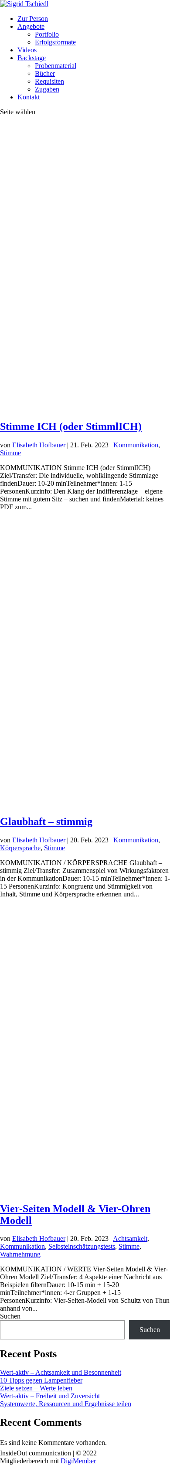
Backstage (31, 57)
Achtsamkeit (130, 1238)
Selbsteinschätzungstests (81, 1246)
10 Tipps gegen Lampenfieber (41, 1380)
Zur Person (32, 18)
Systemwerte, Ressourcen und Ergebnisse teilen (65, 1403)
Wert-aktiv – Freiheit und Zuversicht (50, 1396)
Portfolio (47, 34)
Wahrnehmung (20, 1254)
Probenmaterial (55, 65)
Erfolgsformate (55, 42)
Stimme (10, 453)
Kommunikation (135, 445)
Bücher (45, 73)
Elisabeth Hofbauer (38, 445)
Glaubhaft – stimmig (46, 821)
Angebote (30, 26)
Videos (27, 50)
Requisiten (49, 81)
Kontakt (28, 97)
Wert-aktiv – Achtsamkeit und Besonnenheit (60, 1372)
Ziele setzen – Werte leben (36, 1388)
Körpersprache (20, 848)
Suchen (10, 1316)
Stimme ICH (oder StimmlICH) (71, 426)
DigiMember (78, 1461)
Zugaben (47, 89)
